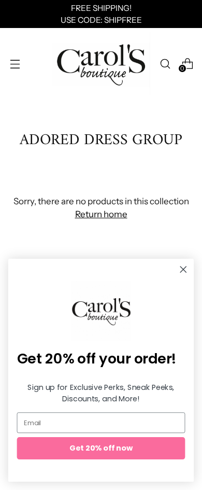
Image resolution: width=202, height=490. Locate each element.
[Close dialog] (183, 269)
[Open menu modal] (14, 63)
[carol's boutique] (101, 63)
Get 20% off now (101, 448)
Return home (101, 214)
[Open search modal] (165, 63)
